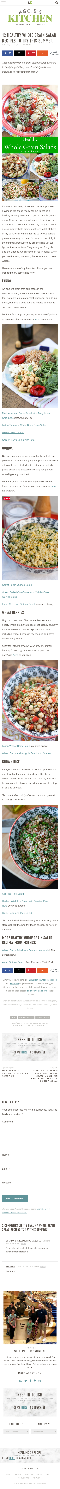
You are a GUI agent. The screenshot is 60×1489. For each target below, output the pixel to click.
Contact (29, 1475)
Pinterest (14, 983)
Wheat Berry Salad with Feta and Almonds (25, 950)
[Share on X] (19, 53)
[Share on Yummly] (42, 53)
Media (49, 1475)
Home (9, 1475)
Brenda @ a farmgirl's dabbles (23, 1241)
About (18, 1475)
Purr (44, 1484)
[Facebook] (30, 1381)
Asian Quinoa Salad (13, 962)
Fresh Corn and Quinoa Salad (18, 604)
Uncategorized (26, 1018)
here (37, 319)
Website (6, 1182)
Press (39, 1475)
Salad (13, 1018)
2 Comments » (26, 45)
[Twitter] (26, 1381)
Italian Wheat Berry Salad (16, 746)
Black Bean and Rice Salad (17, 913)
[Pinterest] (34, 1381)
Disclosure (23, 1478)
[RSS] (20, 1381)
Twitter (42, 979)
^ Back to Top (30, 1469)
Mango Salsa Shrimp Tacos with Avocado (15, 1072)
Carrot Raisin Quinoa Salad (17, 584)
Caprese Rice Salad (13, 893)
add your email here (37, 990)
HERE (24, 1052)
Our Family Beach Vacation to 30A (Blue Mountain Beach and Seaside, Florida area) (44, 1074)
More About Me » (30, 1373)
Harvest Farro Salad (13, 432)
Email (6, 1168)
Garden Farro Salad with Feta (18, 439)
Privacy (36, 1478)
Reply (23, 1243)
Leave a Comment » (37, 1026)
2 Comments (19, 1026)
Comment (8, 1121)
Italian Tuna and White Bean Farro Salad (24, 425)
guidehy (10, 1266)
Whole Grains (43, 1018)
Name (6, 1154)
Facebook (52, 979)
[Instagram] (39, 1381)
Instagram (33, 979)
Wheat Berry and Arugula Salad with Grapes (26, 753)
